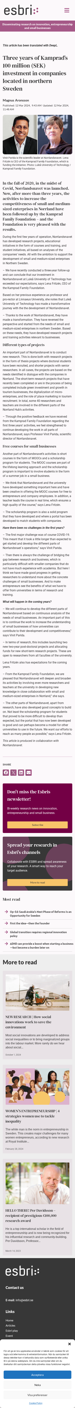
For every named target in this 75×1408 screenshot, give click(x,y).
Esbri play (12, 1330)
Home (9, 1320)
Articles (10, 1325)
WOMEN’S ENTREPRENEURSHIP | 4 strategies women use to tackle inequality (32, 1116)
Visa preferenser (37, 1395)
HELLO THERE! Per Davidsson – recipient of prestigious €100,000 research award (30, 1215)
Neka (37, 1385)
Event (9, 1335)
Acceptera (37, 1374)
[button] (69, 1344)
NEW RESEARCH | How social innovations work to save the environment (28, 1022)
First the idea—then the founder (30, 923)
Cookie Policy (35, 1403)
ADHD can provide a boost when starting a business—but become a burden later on (41, 945)
